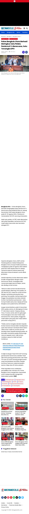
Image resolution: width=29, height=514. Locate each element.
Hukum (21, 381)
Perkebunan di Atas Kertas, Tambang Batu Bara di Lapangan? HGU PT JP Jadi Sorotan (7, 413)
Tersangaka (17, 385)
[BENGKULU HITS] (11, 28)
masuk (9, 452)
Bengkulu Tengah (20, 408)
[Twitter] (20, 395)
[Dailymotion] (22, 497)
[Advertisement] (14, 140)
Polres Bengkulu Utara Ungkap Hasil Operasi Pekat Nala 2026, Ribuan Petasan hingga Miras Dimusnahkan (21, 443)
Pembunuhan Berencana (16, 383)
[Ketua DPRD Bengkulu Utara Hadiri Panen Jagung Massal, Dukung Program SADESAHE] (7, 436)
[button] (24, 28)
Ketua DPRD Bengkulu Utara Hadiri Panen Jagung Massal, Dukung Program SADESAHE (7, 443)
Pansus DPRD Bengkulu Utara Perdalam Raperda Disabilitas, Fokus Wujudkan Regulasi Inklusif (20, 428)
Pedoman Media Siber (15, 505)
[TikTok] (17, 497)
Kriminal (5, 383)
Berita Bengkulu (7, 381)
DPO (15, 381)
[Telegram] (23, 395)
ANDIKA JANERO (4, 51)
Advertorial (4, 423)
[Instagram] (8, 497)
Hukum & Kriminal (13, 39)
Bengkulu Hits (10, 379)
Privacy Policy (5, 507)
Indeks (3, 503)
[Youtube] (11, 497)
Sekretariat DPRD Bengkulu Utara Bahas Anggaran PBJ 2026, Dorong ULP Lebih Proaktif (7, 428)
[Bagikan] (26, 52)
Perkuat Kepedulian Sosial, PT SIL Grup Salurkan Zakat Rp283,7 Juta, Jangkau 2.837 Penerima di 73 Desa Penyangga (21, 413)
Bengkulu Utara (5, 39)
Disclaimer (4, 505)
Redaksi (16, 503)
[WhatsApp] (26, 395)
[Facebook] (17, 395)
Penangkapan (7, 385)
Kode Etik (9, 503)
